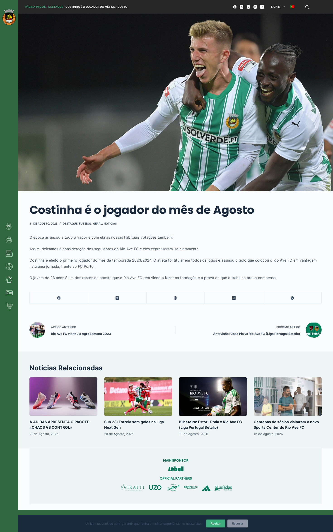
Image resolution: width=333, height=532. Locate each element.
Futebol (85, 223)
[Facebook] (234, 7)
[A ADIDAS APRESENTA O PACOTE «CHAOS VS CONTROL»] (63, 396)
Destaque (55, 6)
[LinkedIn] (262, 7)
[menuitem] (292, 7)
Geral (97, 223)
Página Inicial (35, 6)
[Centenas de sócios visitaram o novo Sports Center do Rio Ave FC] (288, 396)
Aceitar (216, 523)
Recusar (237, 523)
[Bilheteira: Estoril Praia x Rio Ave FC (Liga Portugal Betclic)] (213, 396)
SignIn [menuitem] (275, 6)
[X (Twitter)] (241, 7)
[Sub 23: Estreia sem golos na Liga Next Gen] (138, 396)
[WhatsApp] (292, 298)
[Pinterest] (176, 298)
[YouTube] (255, 7)
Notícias (110, 223)
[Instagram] (248, 7)
